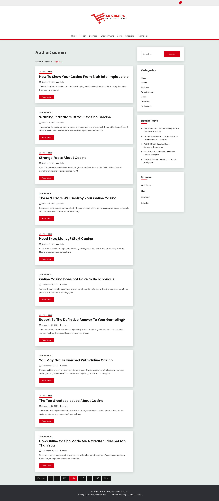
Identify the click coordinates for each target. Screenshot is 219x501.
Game (119, 36)
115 (82, 478)
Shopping (129, 36)
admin (61, 82)
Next (106, 478)
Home (74, 36)
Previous (41, 478)
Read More (46, 97)
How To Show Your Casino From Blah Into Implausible (84, 76)
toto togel (145, 197)
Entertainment (107, 36)
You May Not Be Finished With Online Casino (76, 360)
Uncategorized (45, 72)
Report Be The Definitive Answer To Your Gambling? (82, 319)
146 (97, 478)
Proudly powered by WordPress (92, 494)
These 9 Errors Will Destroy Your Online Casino (77, 198)
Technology (142, 36)
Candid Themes (135, 494)
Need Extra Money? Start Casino (66, 238)
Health (83, 36)
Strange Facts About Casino (63, 157)
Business (93, 36)
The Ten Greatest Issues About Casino (71, 400)
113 (65, 478)
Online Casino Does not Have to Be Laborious (76, 279)
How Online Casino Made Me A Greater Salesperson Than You (82, 443)
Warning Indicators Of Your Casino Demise (75, 117)
